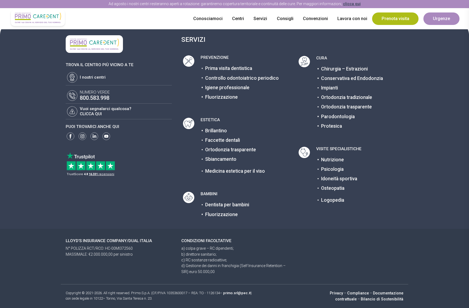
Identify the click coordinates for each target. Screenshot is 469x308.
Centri (238, 18)
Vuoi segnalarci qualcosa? (105, 108)
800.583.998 (94, 98)
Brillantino (216, 130)
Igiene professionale (227, 87)
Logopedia (332, 200)
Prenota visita (395, 18)
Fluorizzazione (221, 97)
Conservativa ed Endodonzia (352, 78)
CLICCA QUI (91, 113)
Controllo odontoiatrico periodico (242, 78)
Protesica (331, 126)
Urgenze (441, 18)
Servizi (260, 18)
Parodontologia (338, 116)
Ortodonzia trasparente (230, 149)
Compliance (358, 293)
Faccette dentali (222, 140)
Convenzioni (315, 18)
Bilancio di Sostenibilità (382, 299)
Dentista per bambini (227, 204)
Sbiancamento (220, 159)
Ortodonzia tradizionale (346, 97)
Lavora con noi (352, 18)
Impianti (329, 88)
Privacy (336, 293)
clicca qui (352, 4)
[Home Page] (37, 17)
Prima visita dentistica (228, 68)
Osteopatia (332, 188)
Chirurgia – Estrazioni (344, 69)
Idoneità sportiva (339, 178)
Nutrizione (332, 159)
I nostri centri (93, 77)
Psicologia (332, 169)
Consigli (285, 18)
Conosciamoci (208, 18)
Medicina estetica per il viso (235, 171)
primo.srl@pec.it (237, 293)
